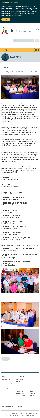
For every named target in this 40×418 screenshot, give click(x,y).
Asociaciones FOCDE (6, 383)
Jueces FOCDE (20, 377)
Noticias (13, 401)
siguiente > (36, 364)
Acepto (6, 20)
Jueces (18, 383)
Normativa (32, 393)
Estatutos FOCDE (5, 386)
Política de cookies (28, 415)
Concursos (4, 401)
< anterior (28, 364)
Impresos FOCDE (5, 388)
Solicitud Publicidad (21, 395)
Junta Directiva (5, 381)
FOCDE (4, 50)
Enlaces (21, 401)
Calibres (32, 395)
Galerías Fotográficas (7, 406)
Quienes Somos (5, 379)
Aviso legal (9, 415)
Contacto (19, 406)
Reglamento (19, 381)
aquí (21, 15)
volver (5, 359)
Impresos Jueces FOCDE (22, 386)
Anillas (31, 391)
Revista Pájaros (20, 391)
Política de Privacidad (18, 415)
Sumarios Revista (20, 393)
